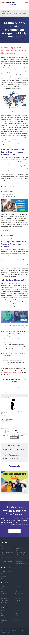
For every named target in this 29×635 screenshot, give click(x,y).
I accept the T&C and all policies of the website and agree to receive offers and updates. (15, 435)
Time (2, 413)
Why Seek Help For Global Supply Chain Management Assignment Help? (15, 450)
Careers (16, 603)
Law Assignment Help (20, 554)
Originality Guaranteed (6, 571)
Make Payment (18, 596)
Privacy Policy (4, 593)
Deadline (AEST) (5, 397)
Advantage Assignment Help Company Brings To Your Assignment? (15, 454)
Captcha (3, 428)
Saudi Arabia (4, 620)
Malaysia (16, 618)
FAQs (15, 591)
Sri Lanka (16, 620)
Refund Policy (4, 603)
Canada (16, 615)
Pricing (2, 578)
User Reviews (4, 600)
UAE (15, 613)
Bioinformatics (18, 561)
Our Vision (17, 586)
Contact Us (4, 598)
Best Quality (4, 576)
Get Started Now (14, 437)
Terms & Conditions (19, 593)
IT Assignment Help (19, 552)
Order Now (14, 531)
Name (18, 385)
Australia (3, 611)
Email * (18, 387)
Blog (2, 596)
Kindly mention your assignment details (11, 428)
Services (7, 11)
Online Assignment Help (7, 546)
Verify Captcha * (21, 432)
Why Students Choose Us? (11, 458)
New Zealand (4, 618)
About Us (3, 589)
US (2, 613)
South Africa (4, 622)
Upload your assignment (7, 419)
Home (2, 11)
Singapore (3, 615)
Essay (2, 591)
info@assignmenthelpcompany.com (11, 372)
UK (15, 611)
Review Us (17, 600)
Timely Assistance (5, 574)
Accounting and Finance (20, 546)
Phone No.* (19, 391)
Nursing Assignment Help (20, 563)
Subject (3, 393)
